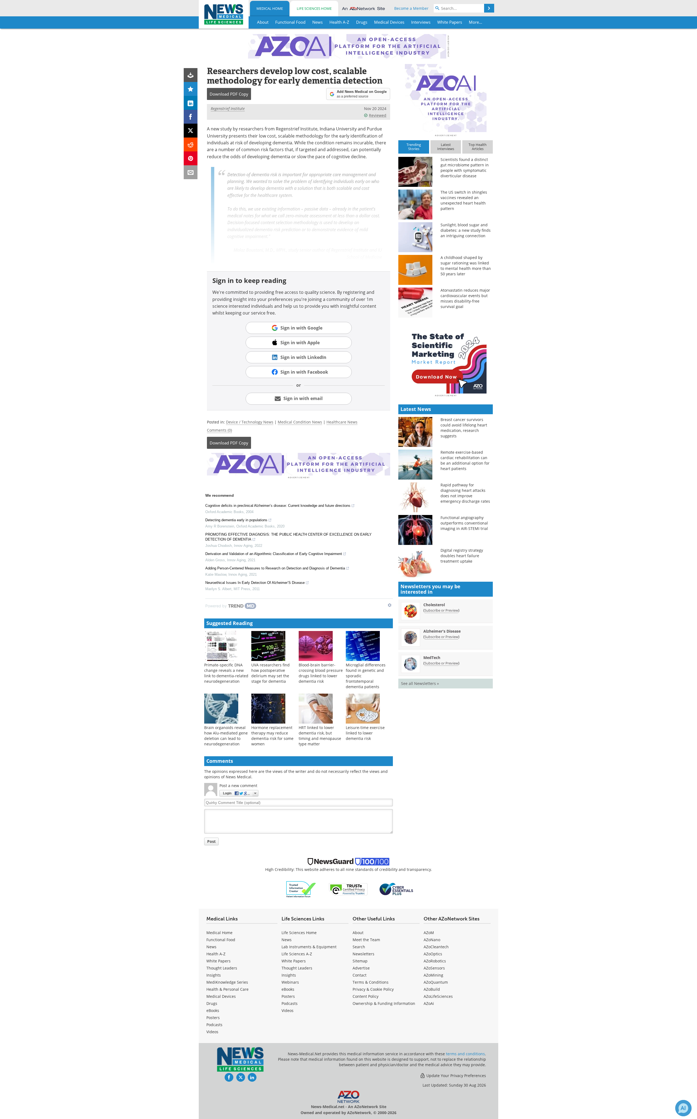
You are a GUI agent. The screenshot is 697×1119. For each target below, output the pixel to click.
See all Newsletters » (420, 683)
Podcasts (214, 1024)
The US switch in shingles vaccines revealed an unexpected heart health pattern (464, 200)
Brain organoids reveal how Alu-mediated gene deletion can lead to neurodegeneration (226, 735)
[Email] (191, 172)
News (211, 946)
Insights (213, 975)
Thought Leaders (221, 968)
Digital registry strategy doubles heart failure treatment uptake (462, 556)
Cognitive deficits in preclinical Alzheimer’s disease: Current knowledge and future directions (277, 506)
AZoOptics (433, 953)
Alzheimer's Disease (442, 631)
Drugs (211, 1003)
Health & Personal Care (227, 989)
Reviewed (377, 115)
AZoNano (432, 939)
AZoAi (429, 1003)
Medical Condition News (300, 422)
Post (211, 841)
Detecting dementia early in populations (236, 520)
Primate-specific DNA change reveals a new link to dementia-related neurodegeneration (226, 673)
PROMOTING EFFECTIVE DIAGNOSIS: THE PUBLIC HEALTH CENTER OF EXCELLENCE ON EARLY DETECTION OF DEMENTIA (288, 536)
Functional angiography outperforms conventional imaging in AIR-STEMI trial (464, 523)
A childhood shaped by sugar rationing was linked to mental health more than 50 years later (466, 265)
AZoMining (433, 975)
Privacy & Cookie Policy (373, 989)
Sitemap (360, 961)
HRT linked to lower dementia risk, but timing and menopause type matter (320, 735)
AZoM (429, 932)
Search (359, 946)
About (358, 932)
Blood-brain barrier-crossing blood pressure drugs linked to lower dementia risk (321, 673)
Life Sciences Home (314, 8)
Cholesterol (434, 604)
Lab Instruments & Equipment (309, 946)
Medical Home (269, 8)
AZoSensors (434, 968)
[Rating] (191, 89)
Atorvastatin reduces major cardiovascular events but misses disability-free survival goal (465, 298)
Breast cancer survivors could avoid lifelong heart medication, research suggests (464, 427)
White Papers (218, 961)
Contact (359, 975)
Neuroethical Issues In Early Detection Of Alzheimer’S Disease (255, 583)
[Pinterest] (191, 158)
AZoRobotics (435, 961)
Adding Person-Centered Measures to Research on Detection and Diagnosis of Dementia (275, 568)
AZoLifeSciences (438, 996)
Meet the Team (366, 939)
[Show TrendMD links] (389, 605)
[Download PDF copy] (191, 75)
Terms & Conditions (371, 982)
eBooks (212, 1010)
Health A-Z (215, 953)
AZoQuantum (436, 982)
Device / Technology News (249, 422)
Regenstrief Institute (228, 108)
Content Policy (365, 996)
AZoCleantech (436, 946)
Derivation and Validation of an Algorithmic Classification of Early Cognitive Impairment (273, 554)
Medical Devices (221, 996)
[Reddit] (191, 144)
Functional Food (220, 939)
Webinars (290, 982)
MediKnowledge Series (227, 982)
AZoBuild (432, 989)
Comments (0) (219, 430)
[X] (191, 131)
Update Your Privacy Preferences (455, 1075)
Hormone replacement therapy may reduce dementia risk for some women (272, 735)
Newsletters (363, 953)
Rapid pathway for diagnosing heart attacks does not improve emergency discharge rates (465, 493)
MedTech (431, 657)
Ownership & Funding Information (384, 1003)
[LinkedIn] (191, 103)
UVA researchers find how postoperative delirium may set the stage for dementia (270, 673)
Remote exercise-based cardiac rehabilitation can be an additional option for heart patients (465, 460)
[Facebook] (191, 117)
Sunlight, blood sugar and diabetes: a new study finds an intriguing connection (466, 230)
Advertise (361, 968)
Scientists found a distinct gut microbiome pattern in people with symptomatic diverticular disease (465, 167)
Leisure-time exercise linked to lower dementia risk (365, 733)
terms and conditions (465, 1053)
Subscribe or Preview (441, 610)
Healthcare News (341, 422)
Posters (213, 1017)
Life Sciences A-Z (297, 953)
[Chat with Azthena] (683, 1108)
